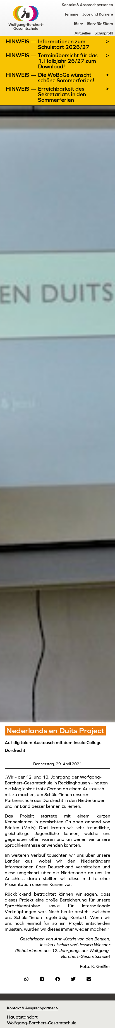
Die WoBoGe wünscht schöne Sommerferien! (66, 77)
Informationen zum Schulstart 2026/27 (63, 44)
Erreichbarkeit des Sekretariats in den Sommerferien (62, 94)
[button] (26, 979)
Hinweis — (21, 41)
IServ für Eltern (100, 23)
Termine (71, 14)
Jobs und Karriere (97, 14)
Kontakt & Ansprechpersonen (87, 5)
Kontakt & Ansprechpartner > (32, 1008)
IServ (78, 23)
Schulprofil (104, 33)
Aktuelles (83, 33)
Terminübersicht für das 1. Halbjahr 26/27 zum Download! (68, 61)
